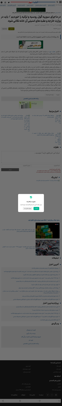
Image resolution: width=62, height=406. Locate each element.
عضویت (36, 208)
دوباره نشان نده (27, 208)
